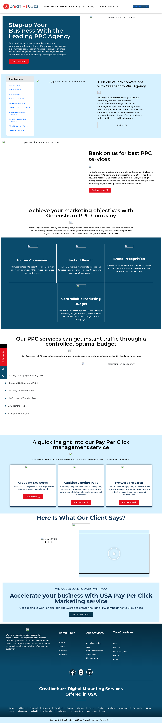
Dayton (70, 708)
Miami (104, 711)
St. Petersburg (76, 711)
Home (46, 6)
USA (115, 643)
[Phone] (3, 376)
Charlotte (80, 708)
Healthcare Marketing (70, 6)
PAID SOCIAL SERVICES (18, 126)
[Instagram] (81, 672)
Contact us (113, 6)
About (62, 646)
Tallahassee (61, 711)
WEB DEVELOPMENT (17, 99)
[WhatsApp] (3, 369)
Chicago (22, 708)
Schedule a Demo (141, 6)
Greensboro (123, 708)
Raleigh (101, 708)
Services (55, 6)
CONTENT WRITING (17, 103)
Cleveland (59, 708)
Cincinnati (46, 708)
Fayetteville (137, 708)
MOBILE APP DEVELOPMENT (20, 108)
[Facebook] (72, 672)
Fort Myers (92, 711)
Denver (12, 708)
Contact (63, 650)
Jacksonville (47, 711)
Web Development (94, 650)
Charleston (22, 711)
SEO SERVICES (14, 85)
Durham (111, 708)
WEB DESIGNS (14, 94)
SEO (88, 647)
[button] (20, 79)
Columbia (34, 711)
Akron (91, 708)
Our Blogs (102, 6)
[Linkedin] (89, 672)
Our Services (16, 79)
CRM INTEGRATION (17, 130)
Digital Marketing (93, 643)
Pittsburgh (34, 708)
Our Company (88, 6)
